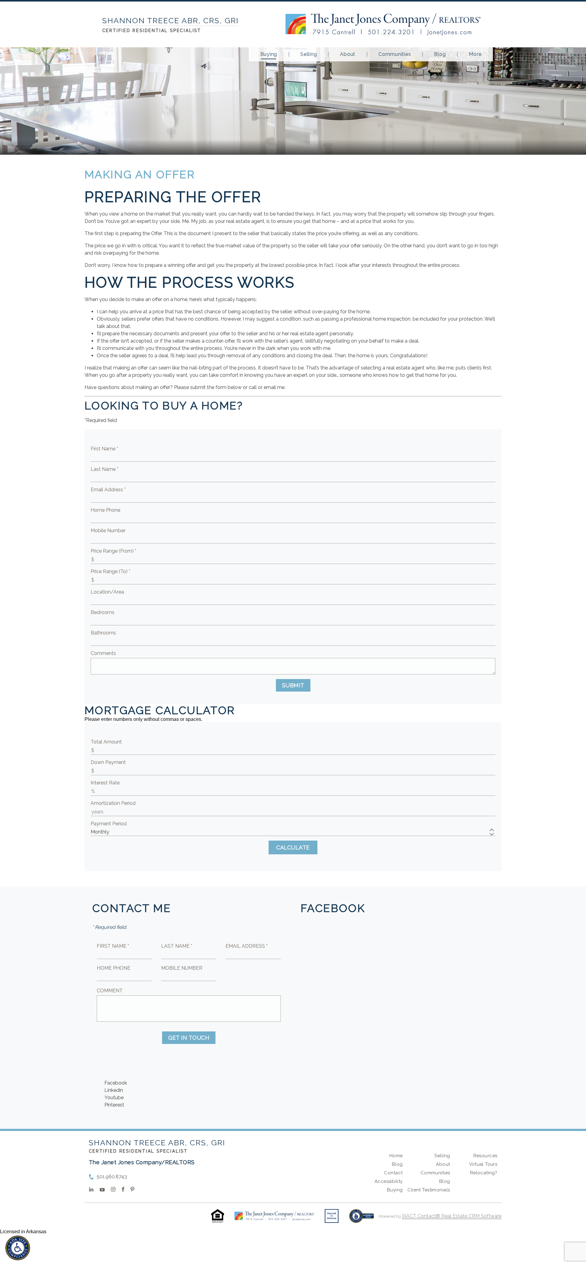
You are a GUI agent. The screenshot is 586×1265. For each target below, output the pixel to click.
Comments (103, 653)
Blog (440, 54)
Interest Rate (105, 783)
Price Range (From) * (113, 551)
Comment (110, 991)
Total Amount (106, 742)
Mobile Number (108, 530)
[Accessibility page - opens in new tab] (361, 1219)
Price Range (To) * (110, 571)
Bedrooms (102, 612)
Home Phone (105, 510)
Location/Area (107, 592)
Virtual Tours (483, 1164)
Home (396, 1155)
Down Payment (108, 762)
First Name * (104, 449)
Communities (394, 54)
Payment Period (109, 824)
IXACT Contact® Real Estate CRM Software (451, 1216)
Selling (308, 54)
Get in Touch (188, 1037)
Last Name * (104, 469)
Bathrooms (103, 633)
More (475, 54)
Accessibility (388, 1181)
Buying (268, 54)
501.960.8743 (112, 1177)
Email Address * (108, 490)
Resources (485, 1155)
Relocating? (483, 1173)
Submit (293, 685)
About (347, 54)
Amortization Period (113, 803)
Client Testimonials (428, 1190)
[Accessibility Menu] (17, 1248)
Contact (393, 1173)
